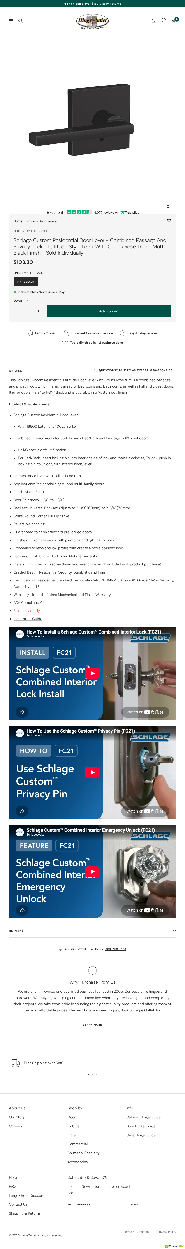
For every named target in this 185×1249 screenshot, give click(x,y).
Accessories (78, 1162)
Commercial (78, 1144)
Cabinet (74, 1126)
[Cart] (173, 21)
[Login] (153, 21)
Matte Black (25, 281)
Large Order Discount (26, 1195)
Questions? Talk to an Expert (135, 370)
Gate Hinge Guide (141, 1135)
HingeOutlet (28, 1235)
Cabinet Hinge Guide (143, 1117)
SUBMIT (136, 1204)
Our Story (17, 1117)
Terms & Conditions (137, 1232)
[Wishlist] (163, 21)
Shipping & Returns (25, 1213)
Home (18, 221)
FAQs (13, 1186)
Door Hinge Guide (140, 1126)
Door (72, 1117)
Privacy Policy (166, 1232)
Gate (72, 1135)
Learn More (92, 1024)
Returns (16, 931)
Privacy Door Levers (42, 221)
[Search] (20, 21)
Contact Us (18, 1204)
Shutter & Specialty (84, 1153)
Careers (15, 1126)
